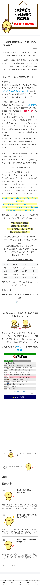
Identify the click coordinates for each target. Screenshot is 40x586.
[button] (36, 381)
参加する (33, 393)
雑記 (5, 477)
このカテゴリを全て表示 (20, 391)
